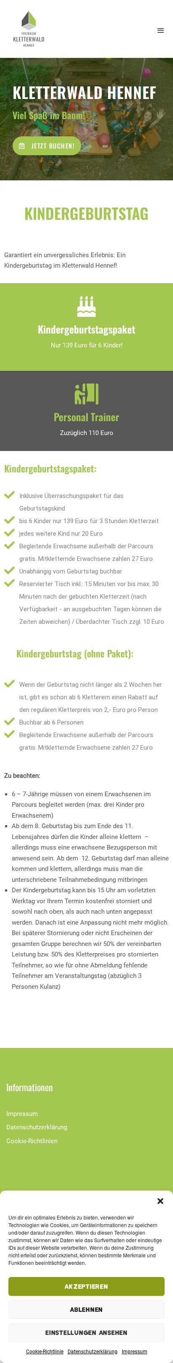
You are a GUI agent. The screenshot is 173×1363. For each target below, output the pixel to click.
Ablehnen (86, 1309)
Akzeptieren (86, 1286)
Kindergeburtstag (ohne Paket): (75, 653)
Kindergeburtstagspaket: (50, 468)
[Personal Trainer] (86, 393)
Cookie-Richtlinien (32, 1141)
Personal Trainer (86, 416)
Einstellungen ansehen (86, 1332)
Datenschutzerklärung (93, 1352)
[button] (160, 1201)
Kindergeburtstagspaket (86, 328)
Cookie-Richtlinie (44, 1352)
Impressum (134, 1352)
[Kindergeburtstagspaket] (86, 306)
